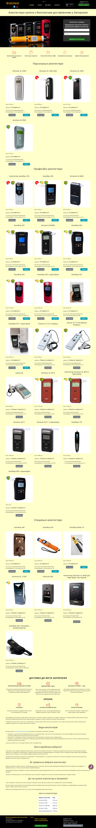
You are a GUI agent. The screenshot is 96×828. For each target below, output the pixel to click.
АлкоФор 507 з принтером (19, 343)
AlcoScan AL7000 (19, 140)
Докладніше (12, 115)
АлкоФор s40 (19, 547)
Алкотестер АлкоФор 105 (19, 196)
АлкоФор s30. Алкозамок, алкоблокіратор (19, 647)
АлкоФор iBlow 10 (76, 545)
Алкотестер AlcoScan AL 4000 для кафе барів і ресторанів (76, 597)
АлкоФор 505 (19, 294)
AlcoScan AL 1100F (19, 596)
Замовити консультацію (76, 39)
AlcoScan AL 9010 (48, 393)
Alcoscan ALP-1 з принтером (48, 442)
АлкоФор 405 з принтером (19, 491)
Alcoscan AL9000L (48, 245)
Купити (26, 115)
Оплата (40, 5)
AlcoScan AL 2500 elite (48, 91)
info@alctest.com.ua (84, 3)
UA (43, 1)
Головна (31, 5)
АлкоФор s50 (48, 547)
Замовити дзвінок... (84, 5)
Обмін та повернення (40, 819)
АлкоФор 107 (76, 442)
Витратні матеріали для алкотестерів (16, 817)
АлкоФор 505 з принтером (48, 294)
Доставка (48, 5)
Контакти (57, 5)
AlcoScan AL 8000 (76, 196)
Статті (32, 817)
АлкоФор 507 (76, 294)
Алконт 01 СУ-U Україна (48, 343)
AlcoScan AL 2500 (19, 91)
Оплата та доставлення (41, 820)
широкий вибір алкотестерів (21, 731)
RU (45, 1)
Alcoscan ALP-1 (19, 442)
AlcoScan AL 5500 (76, 91)
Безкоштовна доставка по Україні (72, 825)
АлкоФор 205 (48, 196)
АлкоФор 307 (19, 245)
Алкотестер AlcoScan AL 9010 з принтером (76, 393)
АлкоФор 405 (76, 245)
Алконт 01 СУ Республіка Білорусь (76, 343)
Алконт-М (19, 393)
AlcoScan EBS (48, 596)
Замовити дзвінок (41, 825)
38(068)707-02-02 (84, 1)
